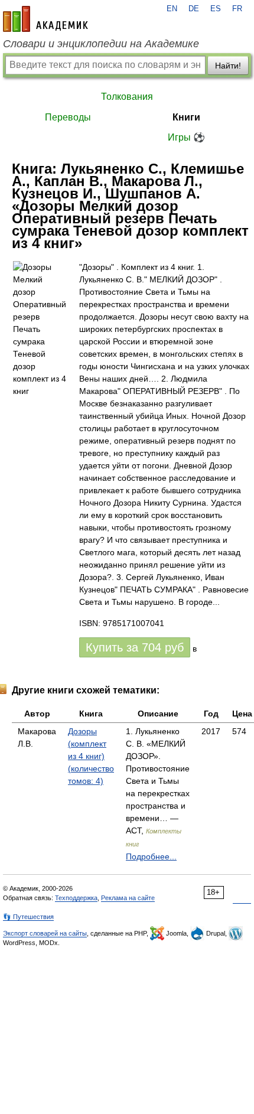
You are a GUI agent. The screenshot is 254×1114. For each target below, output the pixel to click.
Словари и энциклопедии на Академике (101, 44)
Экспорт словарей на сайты (45, 933)
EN (172, 9)
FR (237, 9)
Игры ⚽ (186, 137)
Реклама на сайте (128, 897)
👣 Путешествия (28, 916)
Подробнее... (151, 856)
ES (215, 9)
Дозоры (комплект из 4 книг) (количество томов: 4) (91, 756)
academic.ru (45, 19)
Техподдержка (76, 897)
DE (193, 9)
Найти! (228, 65)
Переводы (68, 117)
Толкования (127, 97)
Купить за (135, 647)
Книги (186, 117)
